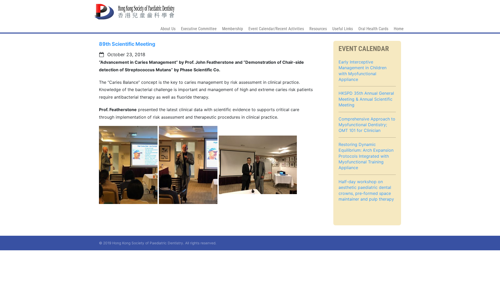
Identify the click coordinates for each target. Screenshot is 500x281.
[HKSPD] (134, 9)
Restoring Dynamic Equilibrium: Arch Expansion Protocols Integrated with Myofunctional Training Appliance (366, 156)
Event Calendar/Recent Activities (276, 28)
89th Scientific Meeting (127, 44)
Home (399, 28)
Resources (318, 28)
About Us (168, 28)
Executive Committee (199, 28)
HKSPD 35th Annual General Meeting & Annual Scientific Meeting (366, 99)
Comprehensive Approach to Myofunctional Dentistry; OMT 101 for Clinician (367, 124)
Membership (232, 28)
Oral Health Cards (373, 28)
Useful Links (342, 28)
